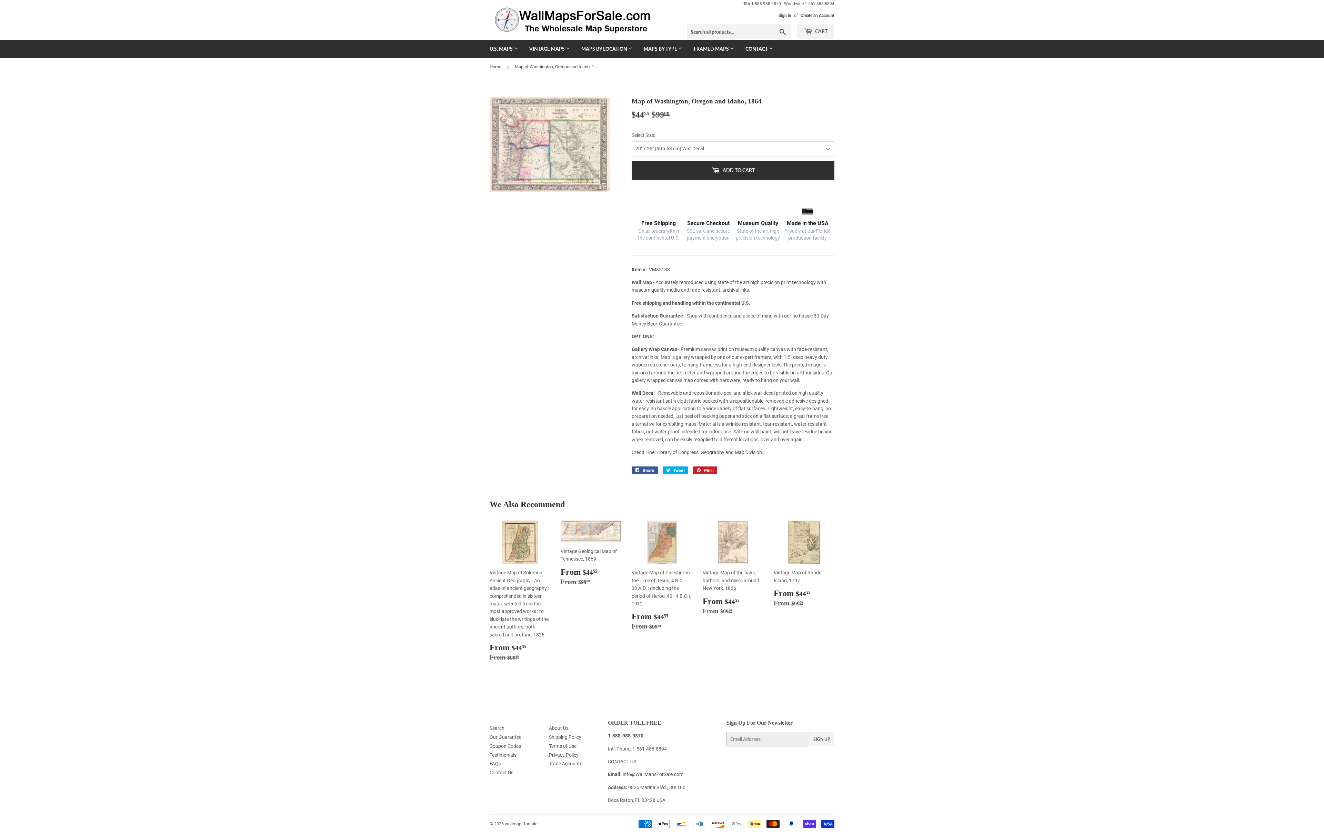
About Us (559, 728)
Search (497, 728)
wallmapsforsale (521, 823)
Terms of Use (562, 746)
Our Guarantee (505, 737)
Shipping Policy (565, 737)
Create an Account (817, 15)
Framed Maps (712, 49)
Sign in (785, 15)
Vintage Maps (547, 49)
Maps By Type (661, 49)
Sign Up (821, 739)
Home (495, 66)
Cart (821, 31)
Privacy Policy (564, 755)
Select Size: (643, 135)
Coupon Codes (505, 746)
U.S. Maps (502, 49)
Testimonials (503, 755)
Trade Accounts (565, 763)
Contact (757, 49)
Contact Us (501, 772)
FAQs (495, 763)
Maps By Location (604, 49)
